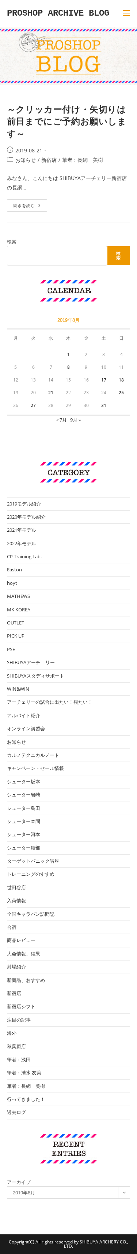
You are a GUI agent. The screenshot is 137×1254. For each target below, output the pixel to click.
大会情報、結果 (23, 953)
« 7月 (61, 419)
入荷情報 (16, 900)
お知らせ (25, 159)
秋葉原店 (16, 1046)
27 (33, 405)
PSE (11, 649)
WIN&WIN (18, 689)
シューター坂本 (23, 781)
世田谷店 (16, 887)
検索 (11, 241)
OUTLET (15, 622)
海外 (11, 1033)
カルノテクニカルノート (33, 755)
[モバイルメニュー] (126, 13)
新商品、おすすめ (26, 980)
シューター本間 (23, 821)
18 (121, 380)
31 (103, 405)
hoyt (12, 583)
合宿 (11, 927)
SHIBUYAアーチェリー (31, 662)
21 (50, 393)
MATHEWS (18, 596)
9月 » (75, 419)
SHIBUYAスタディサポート (35, 675)
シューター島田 (23, 808)
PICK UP (15, 635)
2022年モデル (21, 543)
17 (103, 380)
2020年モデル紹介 (26, 517)
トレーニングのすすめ (30, 874)
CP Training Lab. (24, 556)
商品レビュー (21, 940)
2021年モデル (21, 530)
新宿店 (49, 159)
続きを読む (29, 207)
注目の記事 (19, 1020)
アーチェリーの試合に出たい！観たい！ (49, 702)
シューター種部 (23, 847)
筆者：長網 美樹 (82, 159)
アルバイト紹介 (23, 715)
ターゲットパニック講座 (33, 861)
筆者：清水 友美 (24, 1072)
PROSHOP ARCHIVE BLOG (58, 13)
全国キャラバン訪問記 (30, 914)
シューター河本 (23, 834)
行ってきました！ (26, 1099)
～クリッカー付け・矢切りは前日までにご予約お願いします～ (67, 121)
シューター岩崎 (23, 794)
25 (121, 393)
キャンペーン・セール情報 (35, 768)
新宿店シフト (21, 1006)
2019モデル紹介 (24, 503)
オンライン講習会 (26, 728)
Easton (14, 569)
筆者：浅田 (19, 1059)
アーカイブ (19, 1182)
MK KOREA (18, 609)
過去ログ (16, 1112)
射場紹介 (16, 966)
